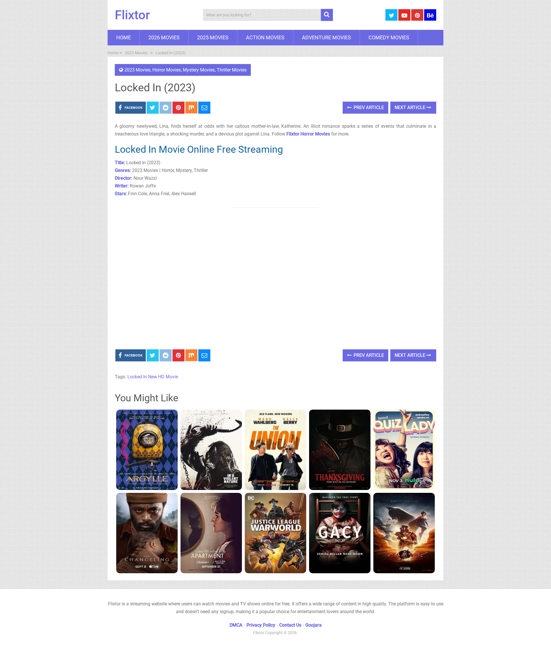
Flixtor (132, 15)
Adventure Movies (326, 37)
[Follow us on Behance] (430, 15)
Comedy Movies (388, 37)
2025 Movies (212, 37)
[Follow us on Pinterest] (417, 15)
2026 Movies (164, 37)
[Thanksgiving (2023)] (339, 450)
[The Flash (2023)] (404, 533)
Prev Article (368, 107)
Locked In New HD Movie (152, 376)
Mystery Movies (199, 70)
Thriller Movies (232, 70)
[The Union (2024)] (275, 450)
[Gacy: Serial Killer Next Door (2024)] (339, 533)
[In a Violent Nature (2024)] (211, 450)
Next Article (410, 107)
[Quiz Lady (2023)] (404, 450)
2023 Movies (137, 70)
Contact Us (290, 625)
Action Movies (265, 37)
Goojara (313, 625)
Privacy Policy (261, 625)
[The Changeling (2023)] (147, 533)
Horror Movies (166, 70)
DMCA (236, 625)
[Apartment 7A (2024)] (211, 533)
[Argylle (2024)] (147, 450)
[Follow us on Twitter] (391, 15)
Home (123, 37)
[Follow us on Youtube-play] (404, 15)
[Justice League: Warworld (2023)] (275, 533)
